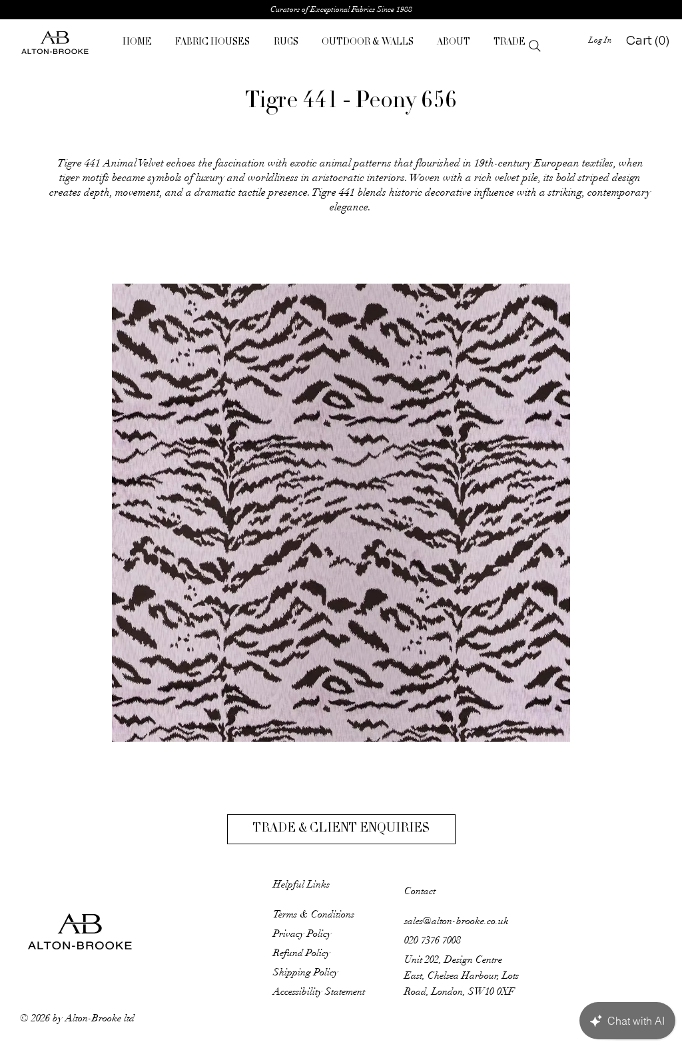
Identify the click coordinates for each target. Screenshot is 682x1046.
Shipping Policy (305, 972)
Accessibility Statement (319, 991)
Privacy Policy (302, 933)
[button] (213, 43)
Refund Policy (301, 953)
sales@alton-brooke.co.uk (456, 921)
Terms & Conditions (313, 914)
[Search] (535, 46)
